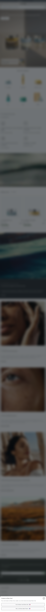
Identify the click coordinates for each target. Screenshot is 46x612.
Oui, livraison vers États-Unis (22, 604)
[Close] (44, 598)
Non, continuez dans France (22, 608)
